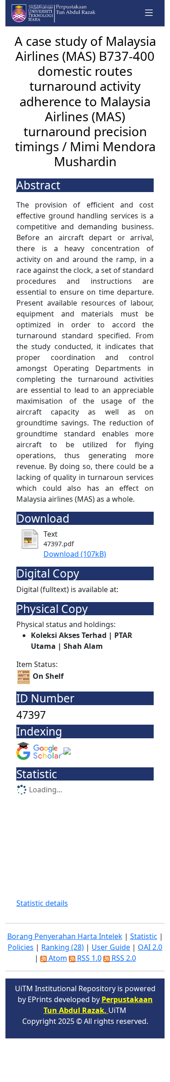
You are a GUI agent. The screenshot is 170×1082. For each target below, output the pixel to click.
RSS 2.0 (123, 958)
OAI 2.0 (150, 947)
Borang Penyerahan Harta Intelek (64, 936)
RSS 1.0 (88, 958)
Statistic (143, 936)
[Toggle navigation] (149, 13)
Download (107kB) (75, 554)
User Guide (111, 947)
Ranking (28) (62, 947)
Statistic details (42, 903)
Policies (21, 947)
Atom (57, 958)
